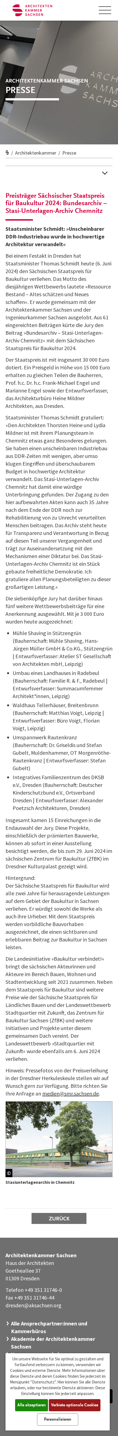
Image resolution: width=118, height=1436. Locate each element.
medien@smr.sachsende (70, 1093)
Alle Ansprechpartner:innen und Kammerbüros (49, 1327)
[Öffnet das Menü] (105, 10)
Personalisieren (57, 1419)
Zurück (59, 1219)
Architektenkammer (35, 153)
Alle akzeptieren (31, 1405)
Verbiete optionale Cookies (74, 1405)
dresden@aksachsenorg (33, 1305)
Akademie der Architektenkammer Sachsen (53, 1342)
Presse (69, 153)
